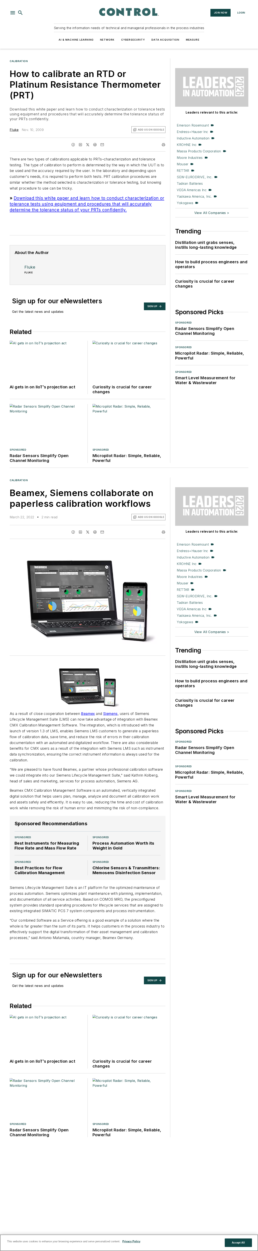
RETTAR (183, 171)
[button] (13, 13)
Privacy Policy (131, 1241)
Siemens (110, 713)
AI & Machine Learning (76, 39)
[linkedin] (80, 145)
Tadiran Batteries (190, 183)
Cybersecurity (133, 39)
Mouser (182, 164)
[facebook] (73, 145)
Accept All (238, 1242)
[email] (102, 145)
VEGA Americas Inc (192, 190)
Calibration (19, 61)
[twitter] (88, 145)
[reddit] (95, 145)
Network (107, 39)
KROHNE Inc (187, 145)
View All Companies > (211, 213)
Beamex (88, 713)
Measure (192, 39)
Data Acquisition (165, 39)
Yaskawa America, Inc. (194, 196)
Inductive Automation (193, 138)
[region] (129, 1242)
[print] (163, 145)
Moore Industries (190, 158)
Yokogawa (185, 203)
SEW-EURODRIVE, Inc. (194, 177)
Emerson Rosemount (193, 125)
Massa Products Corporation (199, 151)
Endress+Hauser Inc (192, 132)
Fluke (14, 130)
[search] (20, 13)
